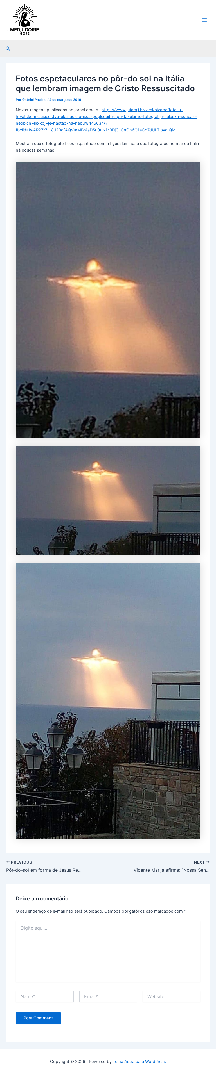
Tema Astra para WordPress (139, 1061)
